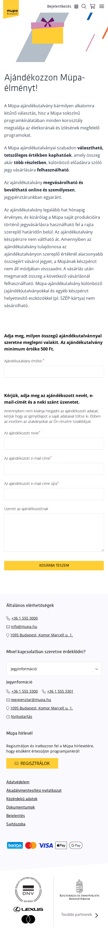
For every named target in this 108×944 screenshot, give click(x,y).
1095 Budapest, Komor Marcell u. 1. (41, 634)
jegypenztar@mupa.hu (31, 699)
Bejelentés (15, 815)
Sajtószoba (15, 824)
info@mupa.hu (24, 626)
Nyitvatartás (21, 716)
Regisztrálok (35, 763)
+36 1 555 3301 (60, 691)
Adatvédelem (17, 782)
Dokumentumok (20, 807)
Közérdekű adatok (21, 798)
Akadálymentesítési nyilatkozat (34, 790)
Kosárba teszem (54, 565)
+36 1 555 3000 (25, 618)
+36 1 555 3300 (25, 691)
